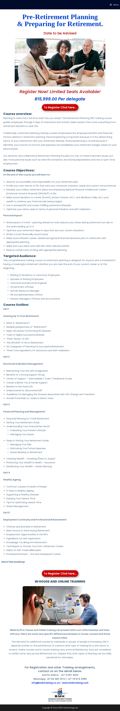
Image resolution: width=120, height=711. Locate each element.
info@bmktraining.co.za (46, 682)
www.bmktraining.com (75, 682)
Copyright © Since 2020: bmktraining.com (60, 707)
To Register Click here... (60, 107)
